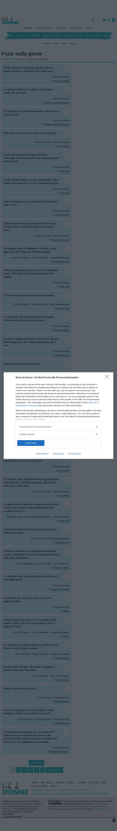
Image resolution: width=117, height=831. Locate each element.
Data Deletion (42, 453)
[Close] (108, 377)
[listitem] (58, 426)
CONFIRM (31, 443)
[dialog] (58, 415)
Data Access (58, 453)
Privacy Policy (74, 453)
